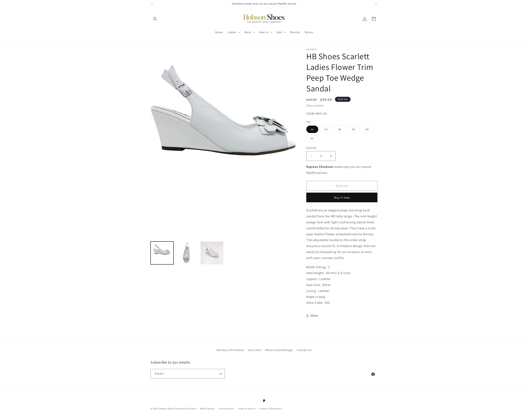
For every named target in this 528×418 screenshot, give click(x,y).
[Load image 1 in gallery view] (162, 252)
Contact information (270, 408)
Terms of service (246, 408)
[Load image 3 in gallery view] (211, 252)
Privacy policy (226, 408)
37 (328, 130)
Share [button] (314, 315)
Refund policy (207, 408)
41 (314, 139)
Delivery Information (230, 350)
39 (355, 130)
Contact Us (304, 350)
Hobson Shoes (166, 408)
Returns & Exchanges (279, 350)
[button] (155, 19)
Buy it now (342, 197)
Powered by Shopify (185, 408)
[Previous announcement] (152, 4)
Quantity (311, 148)
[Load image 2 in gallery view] (187, 252)
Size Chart (254, 350)
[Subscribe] (220, 374)
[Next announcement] (376, 4)
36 (314, 130)
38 (342, 130)
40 (369, 130)
